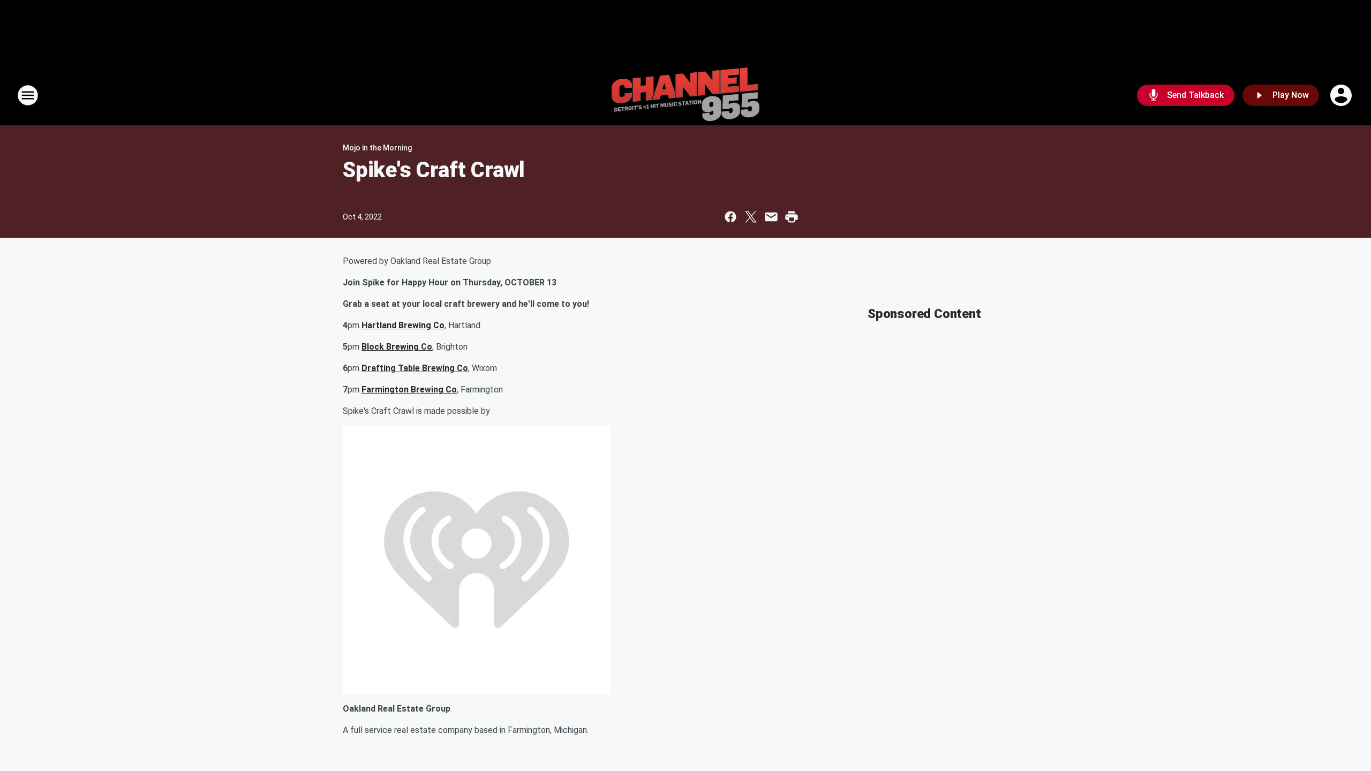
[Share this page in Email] (771, 216)
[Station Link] (685, 95)
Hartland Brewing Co (403, 325)
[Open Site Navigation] (28, 95)
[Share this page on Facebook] (730, 216)
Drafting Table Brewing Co (414, 368)
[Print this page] (791, 216)
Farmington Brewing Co (409, 389)
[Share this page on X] (750, 216)
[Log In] (1342, 95)
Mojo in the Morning (377, 147)
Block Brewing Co (396, 347)
